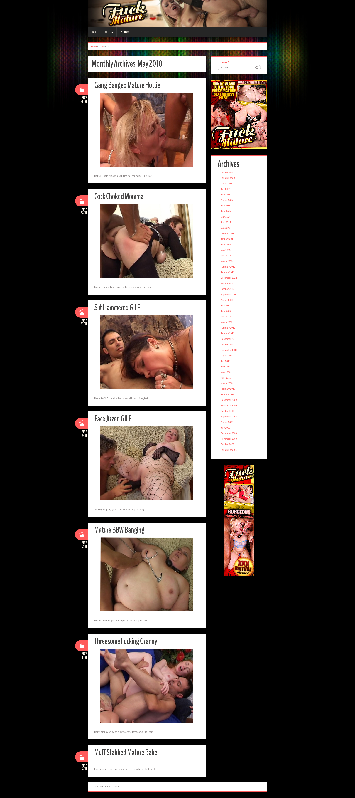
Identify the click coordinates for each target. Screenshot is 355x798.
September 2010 (229, 350)
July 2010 (225, 361)
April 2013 (226, 255)
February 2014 (228, 233)
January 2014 (227, 239)
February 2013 (228, 267)
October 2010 (227, 344)
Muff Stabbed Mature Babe (125, 752)
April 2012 (226, 316)
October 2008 (227, 444)
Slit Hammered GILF (117, 307)
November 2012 (229, 283)
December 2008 (229, 433)
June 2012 (226, 311)
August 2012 (227, 300)
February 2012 (228, 328)
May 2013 (226, 250)
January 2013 (227, 272)
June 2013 (226, 244)
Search (224, 62)
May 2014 (226, 217)
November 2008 (229, 439)
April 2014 (226, 222)
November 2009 (229, 405)
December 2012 (229, 278)
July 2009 (225, 427)
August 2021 (227, 183)
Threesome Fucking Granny (125, 641)
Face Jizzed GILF (112, 418)
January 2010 (227, 394)
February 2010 (228, 389)
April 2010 (226, 378)
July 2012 (225, 305)
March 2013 (227, 261)
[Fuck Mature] (177, 13)
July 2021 (225, 189)
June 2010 (226, 366)
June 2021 (226, 194)
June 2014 (226, 211)
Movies (109, 32)
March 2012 (227, 322)
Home (94, 32)
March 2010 (227, 383)
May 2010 (226, 372)
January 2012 (227, 333)
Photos (124, 32)
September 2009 (229, 416)
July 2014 (225, 205)
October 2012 (227, 289)
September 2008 (229, 450)
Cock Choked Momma (118, 196)
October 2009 (227, 411)
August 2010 (227, 355)
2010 (101, 46)
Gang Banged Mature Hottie (127, 85)
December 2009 (229, 400)
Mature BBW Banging (119, 530)
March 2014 (227, 228)
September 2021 (229, 178)
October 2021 (227, 172)
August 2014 (227, 200)
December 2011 (229, 339)
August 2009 (227, 422)
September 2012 (229, 294)
